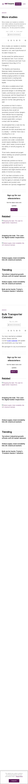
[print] (25, 40)
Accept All (14, 780)
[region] (14, 777)
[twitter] (14, 40)
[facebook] (8, 40)
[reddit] (17, 40)
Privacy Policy (19, 776)
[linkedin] (11, 40)
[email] (19, 40)
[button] (3, 4)
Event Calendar (12, 340)
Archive (4, 12)
